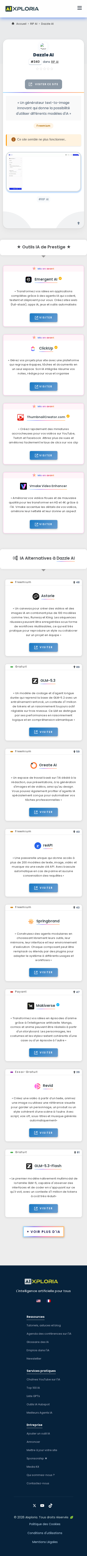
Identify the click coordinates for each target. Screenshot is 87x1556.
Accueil (21, 24)
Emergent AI (46, 279)
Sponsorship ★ (37, 1458)
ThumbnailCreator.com (46, 417)
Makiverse (45, 1005)
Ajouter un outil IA (38, 1433)
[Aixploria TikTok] (51, 1504)
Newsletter (34, 1359)
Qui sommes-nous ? (41, 1475)
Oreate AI (48, 765)
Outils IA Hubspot (38, 1404)
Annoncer (33, 1442)
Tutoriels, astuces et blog (44, 1325)
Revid (48, 1085)
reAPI (48, 845)
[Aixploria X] (35, 1504)
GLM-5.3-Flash (47, 1165)
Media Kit (33, 1467)
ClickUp (46, 348)
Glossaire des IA (38, 1342)
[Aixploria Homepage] (24, 8)
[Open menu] (79, 8)
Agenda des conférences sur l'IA (49, 1334)
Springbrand (48, 921)
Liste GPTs (33, 1396)
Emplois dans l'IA (38, 1350)
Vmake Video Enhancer (48, 486)
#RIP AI (43, 199)
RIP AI (33, 24)
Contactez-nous (38, 1483)
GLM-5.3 (48, 680)
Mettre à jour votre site (42, 1450)
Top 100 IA (33, 1388)
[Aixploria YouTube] (43, 1504)
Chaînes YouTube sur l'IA (43, 1379)
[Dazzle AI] (43, 172)
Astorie (47, 595)
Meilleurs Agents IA (39, 1413)
